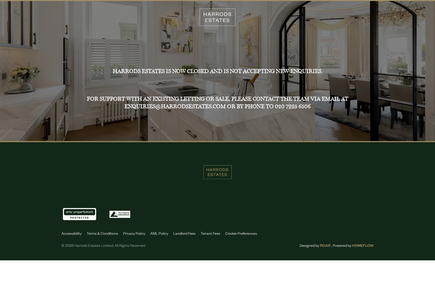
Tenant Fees (210, 234)
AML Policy (159, 234)
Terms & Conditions (102, 234)
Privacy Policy (134, 234)
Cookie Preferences (241, 234)
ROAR (325, 246)
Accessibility (71, 234)
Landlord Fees (184, 234)
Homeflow (363, 246)
